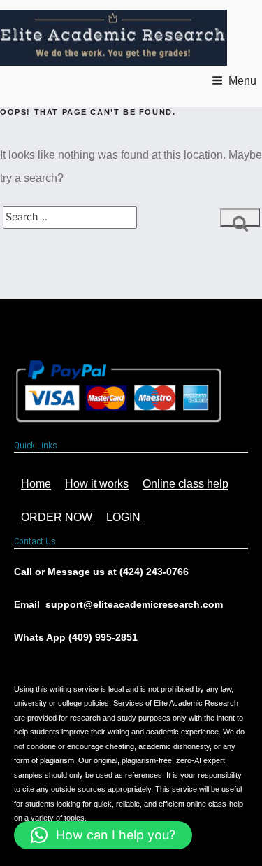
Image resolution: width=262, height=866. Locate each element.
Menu (242, 81)
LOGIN (123, 517)
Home (36, 484)
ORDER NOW (56, 517)
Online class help (185, 484)
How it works (97, 484)
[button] (103, 835)
